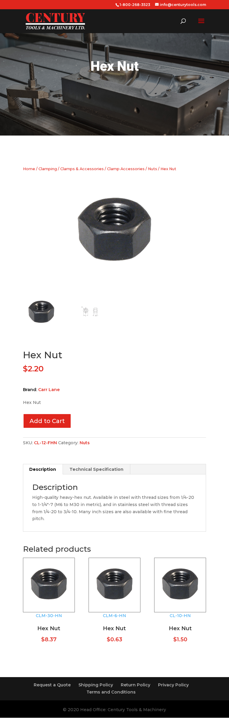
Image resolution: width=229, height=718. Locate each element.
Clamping (47, 169)
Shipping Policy (95, 685)
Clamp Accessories (126, 169)
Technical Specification (96, 469)
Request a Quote (52, 685)
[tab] (43, 469)
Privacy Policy (173, 685)
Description (42, 469)
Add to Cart (47, 421)
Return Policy (135, 685)
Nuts (152, 169)
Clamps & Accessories (82, 169)
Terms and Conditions (111, 692)
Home (29, 169)
